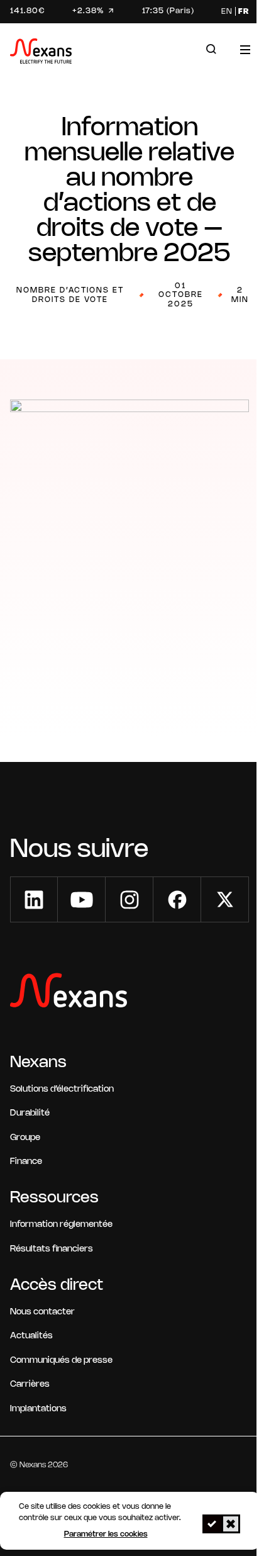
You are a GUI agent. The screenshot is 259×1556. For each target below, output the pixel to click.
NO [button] (230, 1523)
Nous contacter (42, 1312)
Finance (26, 1162)
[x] (225, 899)
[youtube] (82, 899)
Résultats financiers (51, 1249)
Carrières (30, 1384)
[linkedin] (34, 899)
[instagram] (129, 899)
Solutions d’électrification (62, 1089)
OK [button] (211, 1523)
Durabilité (30, 1113)
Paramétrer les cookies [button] (106, 1534)
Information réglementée (61, 1225)
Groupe (25, 1138)
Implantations (38, 1409)
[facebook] (177, 899)
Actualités (31, 1336)
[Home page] (41, 53)
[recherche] (211, 49)
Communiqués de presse (61, 1361)
